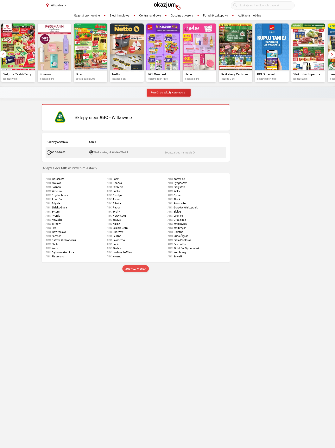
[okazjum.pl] (167, 6)
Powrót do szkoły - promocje (168, 92)
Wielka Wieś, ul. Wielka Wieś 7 (110, 152)
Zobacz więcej (136, 268)
